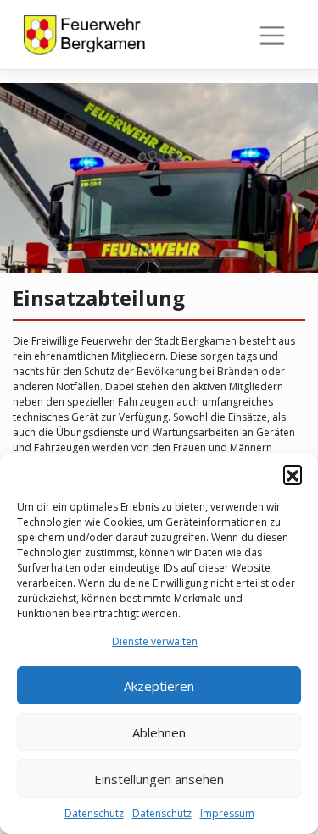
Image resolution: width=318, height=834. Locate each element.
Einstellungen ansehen (159, 778)
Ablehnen (159, 732)
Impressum (227, 813)
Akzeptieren (159, 685)
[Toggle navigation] (272, 35)
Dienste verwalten (155, 641)
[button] (292, 474)
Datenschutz (94, 813)
